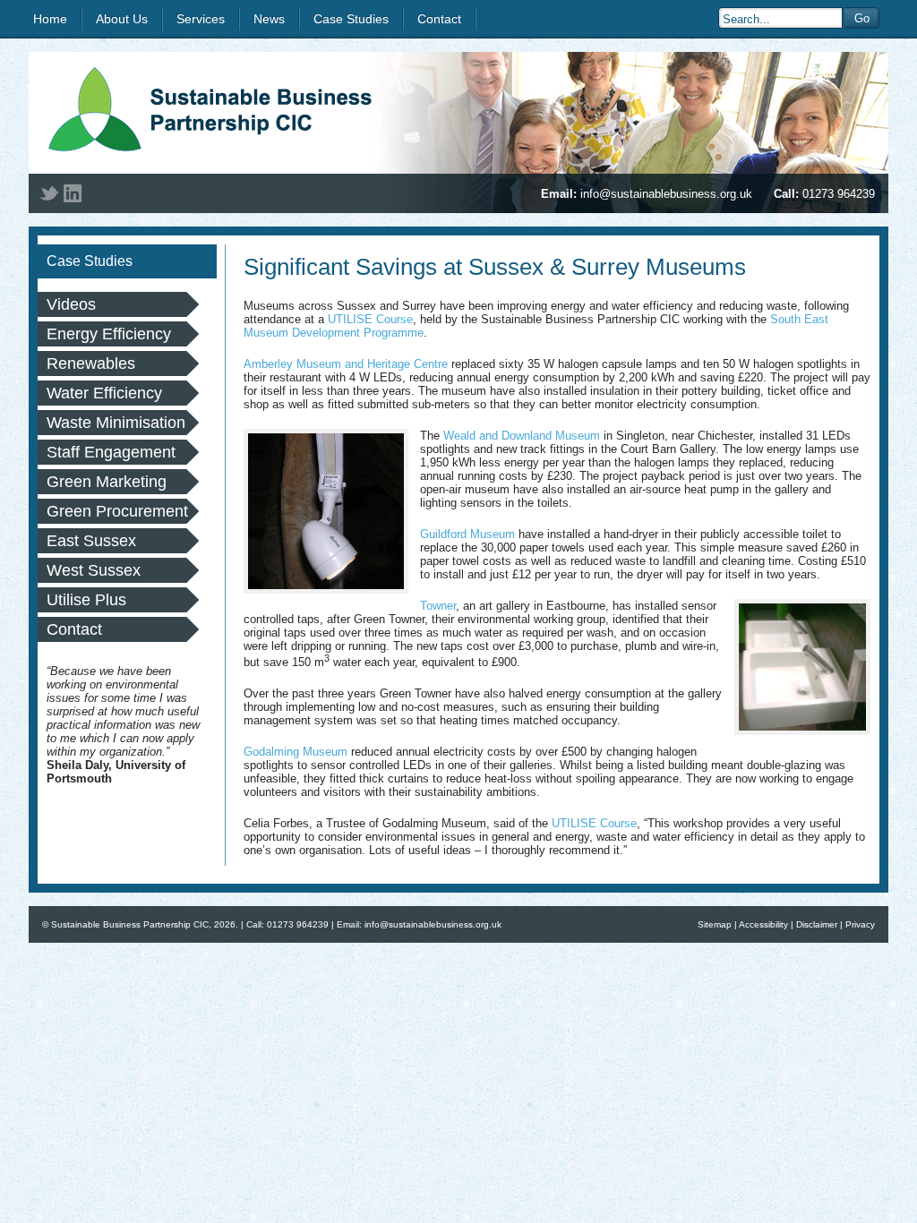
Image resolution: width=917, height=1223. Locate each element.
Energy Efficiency (109, 334)
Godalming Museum (295, 751)
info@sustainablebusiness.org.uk (666, 194)
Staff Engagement (111, 452)
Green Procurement (117, 511)
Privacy (860, 924)
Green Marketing (107, 482)
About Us (122, 19)
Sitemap (715, 924)
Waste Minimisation (116, 423)
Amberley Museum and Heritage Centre (346, 364)
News (269, 19)
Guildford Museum (467, 534)
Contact (439, 19)
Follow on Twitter (49, 193)
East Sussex (91, 541)
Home (50, 19)
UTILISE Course (370, 319)
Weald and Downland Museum (521, 435)
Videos (71, 304)
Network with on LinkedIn (72, 193)
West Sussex (94, 570)
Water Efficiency (104, 393)
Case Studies (351, 19)
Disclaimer (816, 924)
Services (200, 19)
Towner (438, 605)
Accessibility (763, 924)
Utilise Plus (86, 600)
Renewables (91, 363)
